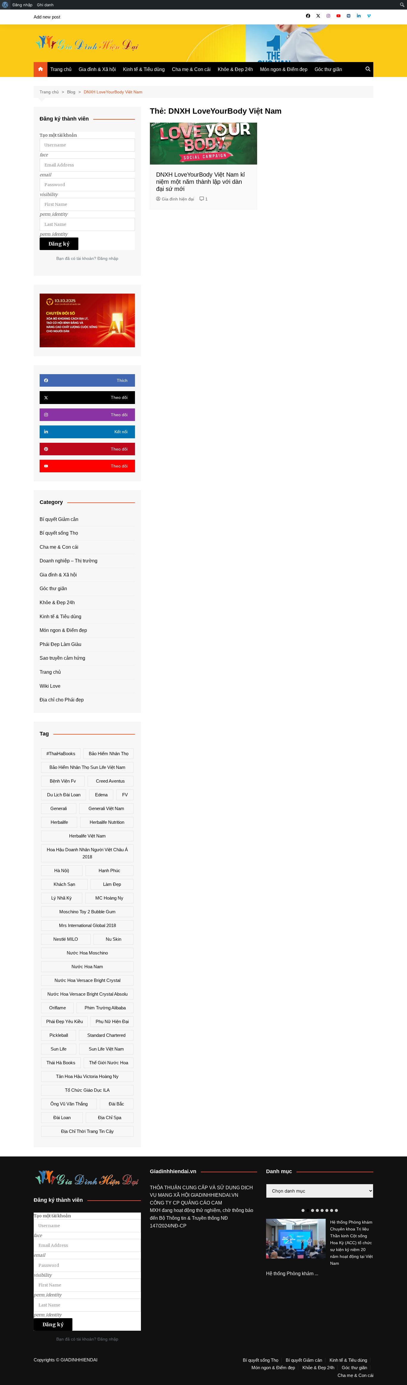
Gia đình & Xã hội (97, 69)
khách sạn (64, 884)
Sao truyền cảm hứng (62, 658)
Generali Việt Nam (106, 808)
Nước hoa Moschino (87, 952)
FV (125, 794)
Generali (58, 808)
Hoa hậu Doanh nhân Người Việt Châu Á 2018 (87, 853)
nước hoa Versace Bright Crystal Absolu (87, 994)
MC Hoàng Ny (109, 897)
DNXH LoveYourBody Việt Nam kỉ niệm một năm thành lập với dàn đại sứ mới (200, 181)
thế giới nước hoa (108, 1062)
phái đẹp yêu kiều (64, 1021)
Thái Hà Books (60, 1062)
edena (101, 794)
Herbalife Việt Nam (87, 835)
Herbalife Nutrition (107, 822)
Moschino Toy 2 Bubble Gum (87, 911)
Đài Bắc (116, 1103)
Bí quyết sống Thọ (59, 533)
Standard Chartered (106, 1035)
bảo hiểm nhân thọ (108, 753)
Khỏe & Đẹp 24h (235, 69)
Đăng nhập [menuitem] (22, 4)
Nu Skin (113, 939)
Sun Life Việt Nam (106, 1048)
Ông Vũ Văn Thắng (69, 1103)
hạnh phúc (109, 870)
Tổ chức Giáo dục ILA (87, 1090)
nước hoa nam (87, 966)
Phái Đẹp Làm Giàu (60, 644)
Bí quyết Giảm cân (59, 519)
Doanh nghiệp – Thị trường (68, 560)
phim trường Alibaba (105, 1007)
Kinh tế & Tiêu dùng (144, 69)
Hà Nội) (61, 870)
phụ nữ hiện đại (112, 1021)
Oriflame (57, 1007)
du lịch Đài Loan (63, 794)
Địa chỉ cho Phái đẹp (62, 699)
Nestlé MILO (65, 939)
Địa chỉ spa (109, 1117)
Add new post (47, 16)
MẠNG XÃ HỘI (174, 1195)
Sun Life (58, 1048)
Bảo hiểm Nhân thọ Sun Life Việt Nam (87, 767)
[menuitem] (5, 5)
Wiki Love (50, 686)
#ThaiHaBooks (60, 753)
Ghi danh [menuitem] (45, 4)
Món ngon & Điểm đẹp (283, 69)
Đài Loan (62, 1117)
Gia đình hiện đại (178, 199)
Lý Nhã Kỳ (61, 897)
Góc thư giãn (328, 69)
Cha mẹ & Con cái (191, 69)
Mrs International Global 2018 (87, 925)
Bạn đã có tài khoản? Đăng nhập (87, 258)
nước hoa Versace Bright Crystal (87, 980)
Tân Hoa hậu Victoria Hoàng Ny (87, 1076)
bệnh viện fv (63, 781)
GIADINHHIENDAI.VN (214, 1195)
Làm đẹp (112, 884)
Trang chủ (61, 69)
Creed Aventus (110, 781)
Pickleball (58, 1035)
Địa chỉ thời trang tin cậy (87, 1131)
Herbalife (59, 822)
